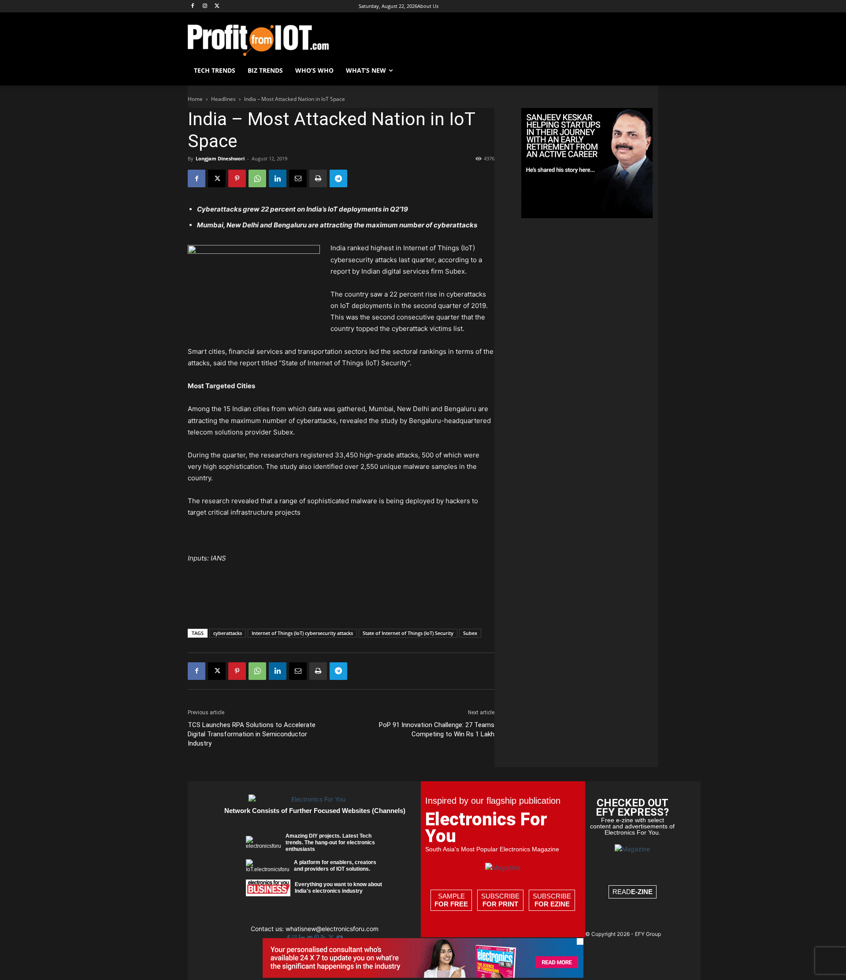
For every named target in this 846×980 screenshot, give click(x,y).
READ (632, 891)
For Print (500, 904)
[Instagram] (205, 6)
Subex (470, 633)
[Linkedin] (277, 178)
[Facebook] (193, 6)
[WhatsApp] (257, 178)
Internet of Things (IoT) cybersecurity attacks (302, 633)
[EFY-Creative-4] (423, 975)
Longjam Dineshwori (220, 158)
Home (195, 99)
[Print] (318, 178)
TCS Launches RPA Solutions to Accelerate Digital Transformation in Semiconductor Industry (251, 734)
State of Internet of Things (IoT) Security (408, 633)
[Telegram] (338, 178)
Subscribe (500, 900)
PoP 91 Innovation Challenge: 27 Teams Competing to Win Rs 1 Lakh (436, 729)
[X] (217, 6)
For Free (451, 904)
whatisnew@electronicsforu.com (332, 928)
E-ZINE (642, 891)
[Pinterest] (237, 178)
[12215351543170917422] (587, 215)
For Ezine (552, 904)
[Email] (298, 178)
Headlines (223, 99)
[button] (647, 70)
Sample (451, 900)
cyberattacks (227, 633)
